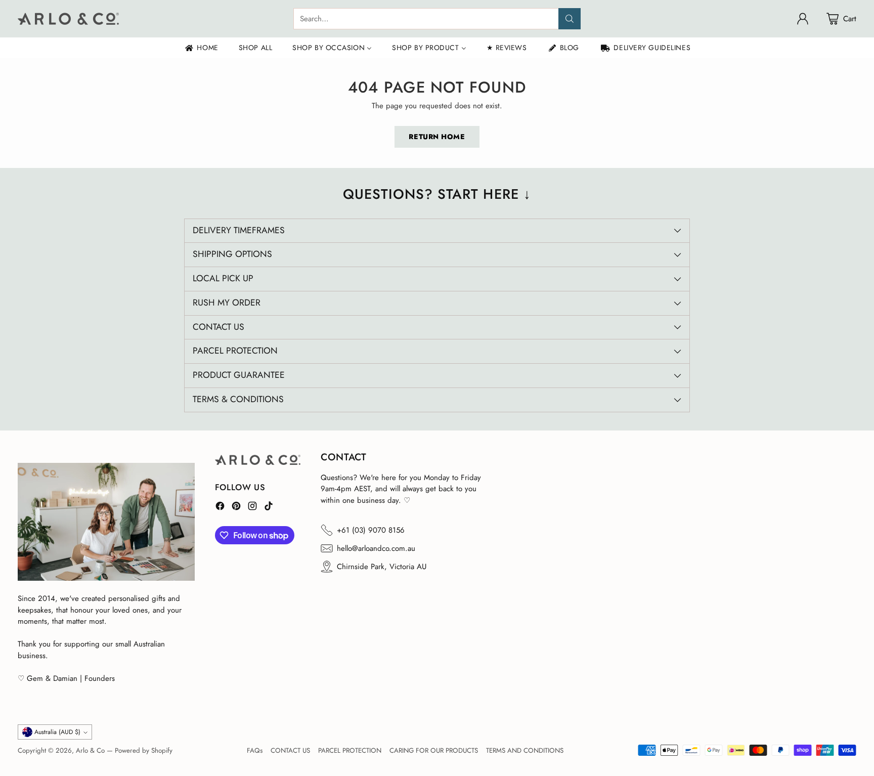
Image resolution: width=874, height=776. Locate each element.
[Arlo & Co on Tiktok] (269, 507)
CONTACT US (290, 750)
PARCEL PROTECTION (349, 750)
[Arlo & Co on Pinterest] (236, 507)
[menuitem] (201, 47)
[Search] (569, 18)
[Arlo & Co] (68, 19)
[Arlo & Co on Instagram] (252, 507)
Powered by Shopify (143, 750)
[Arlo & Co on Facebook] (220, 507)
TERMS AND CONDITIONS (524, 750)
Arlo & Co (90, 750)
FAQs (255, 750)
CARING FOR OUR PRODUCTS (433, 750)
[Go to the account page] (802, 18)
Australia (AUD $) (57, 732)
